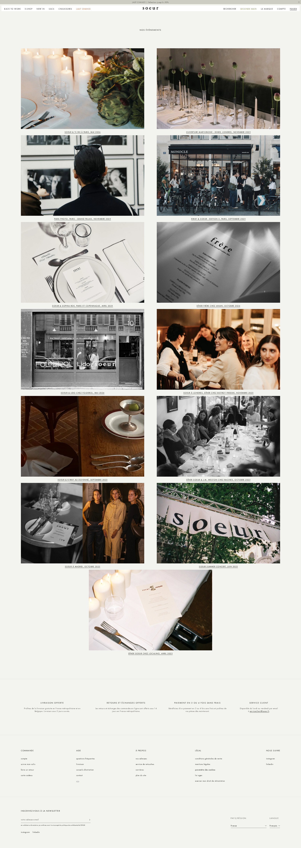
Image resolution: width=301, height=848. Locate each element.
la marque (267, 9)
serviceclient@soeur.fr (259, 711)
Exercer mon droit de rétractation (210, 781)
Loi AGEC (198, 775)
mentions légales (202, 764)
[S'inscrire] (90, 819)
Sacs (51, 9)
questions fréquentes (85, 758)
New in (41, 9)
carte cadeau (27, 775)
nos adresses (141, 758)
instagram (270, 758)
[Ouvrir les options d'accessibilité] (77, 781)
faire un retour (27, 769)
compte (24, 758)
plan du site (141, 775)
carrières (140, 769)
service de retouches (145, 764)
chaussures (65, 9)
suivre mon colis (28, 764)
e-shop (28, 9)
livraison (80, 764)
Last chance (83, 9)
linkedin (269, 764)
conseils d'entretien (85, 769)
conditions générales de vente (208, 758)
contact (79, 775)
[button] (28, 8)
